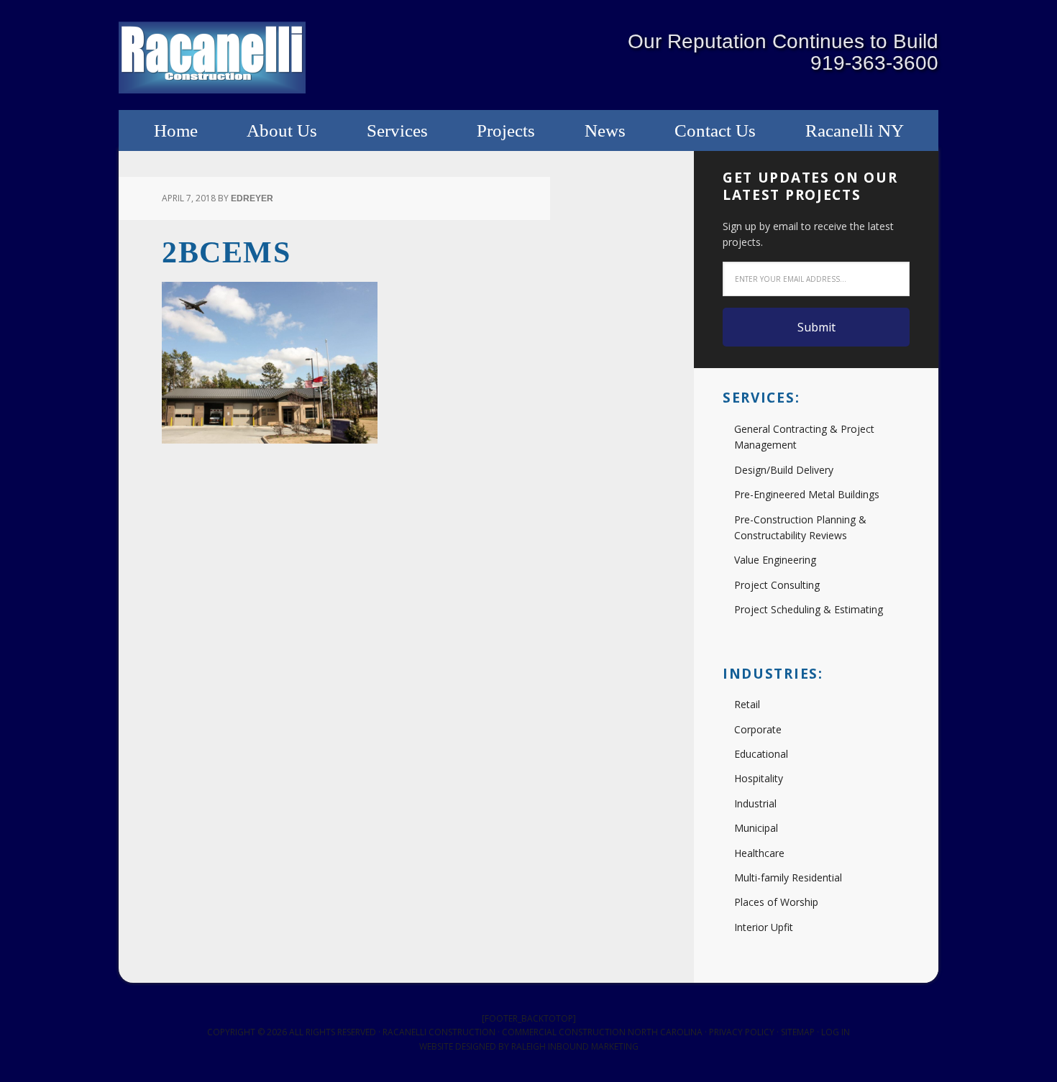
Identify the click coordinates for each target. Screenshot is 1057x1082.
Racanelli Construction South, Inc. (212, 57)
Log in (835, 1032)
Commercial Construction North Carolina (602, 1032)
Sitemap (798, 1032)
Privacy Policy (741, 1032)
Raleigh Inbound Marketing (575, 1046)
